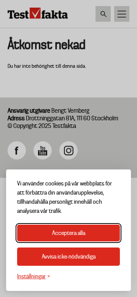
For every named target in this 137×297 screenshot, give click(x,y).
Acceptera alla (68, 233)
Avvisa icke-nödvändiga (69, 256)
